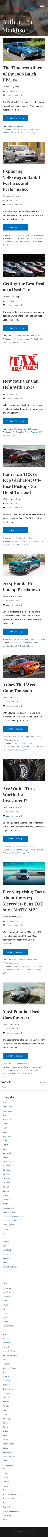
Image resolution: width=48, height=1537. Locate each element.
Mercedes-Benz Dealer (16, 970)
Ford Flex (30, 747)
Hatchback (15, 235)
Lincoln (5, 1305)
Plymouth (6, 1393)
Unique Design (30, 132)
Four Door (22, 238)
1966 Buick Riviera (20, 129)
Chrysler (6, 1191)
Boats (5, 1132)
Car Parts (6, 1166)
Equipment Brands (10, 1221)
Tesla (5, 1473)
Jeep (13, 538)
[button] (42, 5)
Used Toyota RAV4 (24, 1073)
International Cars (10, 1267)
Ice (10, 853)
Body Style (7, 1136)
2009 (15, 238)
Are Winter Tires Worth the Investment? (19, 794)
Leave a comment (14, 95)
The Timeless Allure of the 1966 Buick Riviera (22, 74)
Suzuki (5, 1461)
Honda (26, 639)
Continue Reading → (15, 118)
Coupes (20, 126)
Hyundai (6, 1259)
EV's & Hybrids (17, 639)
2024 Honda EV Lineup (22, 643)
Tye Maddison (11, 91)
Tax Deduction (17, 429)
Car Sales (6, 1174)
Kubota (5, 1284)
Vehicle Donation (31, 429)
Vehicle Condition (19, 342)
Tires (19, 853)
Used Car (27, 242)
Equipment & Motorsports (13, 1216)
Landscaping (8, 1296)
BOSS (5, 1141)
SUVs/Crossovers (37, 639)
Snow (14, 853)
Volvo (5, 1520)
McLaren (6, 1339)
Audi (4, 1115)
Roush (5, 1423)
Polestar (6, 1398)
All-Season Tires (19, 850)
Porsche (6, 1406)
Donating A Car (9, 1208)
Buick (13, 126)
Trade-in (6, 1482)
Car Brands (7, 1162)
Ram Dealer (16, 545)
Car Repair (7, 1170)
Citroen (5, 1195)
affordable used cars (21, 339)
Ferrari (5, 1229)
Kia (4, 1280)
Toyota (5, 1478)
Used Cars (7, 342)
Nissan (5, 1372)
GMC (4, 1246)
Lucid (5, 1317)
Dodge (26, 737)
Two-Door (18, 242)
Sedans (38, 737)
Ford (32, 737)
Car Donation (18, 432)
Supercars (7, 1452)
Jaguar (5, 1271)
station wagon (8, 1444)
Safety (5, 1427)
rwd (21, 132)
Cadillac (6, 1157)
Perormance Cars (10, 750)
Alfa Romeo (7, 1107)
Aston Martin (8, 1111)
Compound (31, 850)
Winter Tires (27, 853)
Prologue (29, 646)
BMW (13, 737)
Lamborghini (7, 1288)
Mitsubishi (6, 1364)
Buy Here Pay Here (10, 1153)
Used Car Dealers (20, 1067)
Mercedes (6, 1347)
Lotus (5, 1313)
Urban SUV (22, 750)
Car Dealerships (37, 339)
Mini (4, 1360)
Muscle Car (14, 132)
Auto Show (7, 1119)
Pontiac (6, 1402)
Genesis (6, 1242)
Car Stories (7, 1178)
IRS (40, 432)
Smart (5, 1435)
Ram (26, 538)
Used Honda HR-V (26, 1070)
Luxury (5, 1322)
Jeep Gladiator (19, 541)
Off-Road (20, 538)
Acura (5, 1103)
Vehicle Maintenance (27, 846)
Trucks (31, 538)
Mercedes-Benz (30, 960)
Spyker (5, 1440)
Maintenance (8, 1326)
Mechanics (7, 1343)
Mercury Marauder (10, 1355)
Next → (43, 1082)
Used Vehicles (26, 235)
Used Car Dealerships (20, 336)
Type (4, 1490)
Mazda (5, 1334)
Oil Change (7, 1381)
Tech (5, 1469)
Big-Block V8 (34, 129)
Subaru (5, 1448)
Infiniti (5, 1263)
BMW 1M (16, 743)
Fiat (4, 1233)
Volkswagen (38, 235)
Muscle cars (40, 747)
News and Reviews (10, 1368)
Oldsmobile (7, 1385)
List (4, 1309)
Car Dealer (25, 743)
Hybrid (22, 646)
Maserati (6, 1330)
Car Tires (14, 846)
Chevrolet (6, 1187)
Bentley (5, 1124)
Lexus (5, 1301)
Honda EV (14, 646)
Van (4, 1503)
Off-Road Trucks (32, 541)
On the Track (8, 1389)
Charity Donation (31, 432)
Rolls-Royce (7, 1419)
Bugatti (5, 1145)
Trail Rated (26, 545)
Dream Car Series (9, 1212)
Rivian (5, 1414)
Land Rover (7, 1292)
